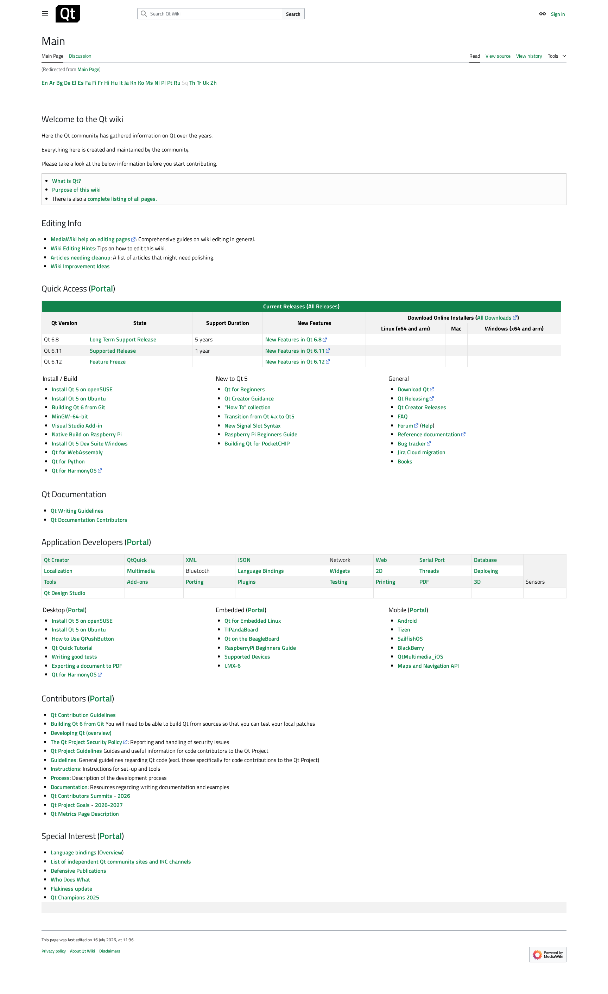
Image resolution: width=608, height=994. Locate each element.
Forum (405, 425)
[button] (45, 13)
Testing (338, 581)
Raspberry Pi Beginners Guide (260, 434)
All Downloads (494, 317)
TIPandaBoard (241, 629)
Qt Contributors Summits (81, 795)
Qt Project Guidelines (76, 750)
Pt (169, 82)
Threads (429, 570)
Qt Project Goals (70, 805)
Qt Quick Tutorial (72, 647)
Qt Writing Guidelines (77, 510)
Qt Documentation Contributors (89, 519)
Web (381, 560)
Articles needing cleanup (80, 257)
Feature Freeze (108, 361)
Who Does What (70, 879)
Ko (141, 82)
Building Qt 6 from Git (77, 723)
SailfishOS (410, 638)
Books (405, 461)
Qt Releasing (413, 398)
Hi (106, 82)
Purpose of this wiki (76, 189)
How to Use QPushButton (83, 638)
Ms (149, 82)
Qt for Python (68, 461)
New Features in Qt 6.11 (295, 350)
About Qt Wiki (82, 951)
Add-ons (137, 581)
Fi (94, 82)
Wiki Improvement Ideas (80, 266)
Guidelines (63, 760)
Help (427, 425)
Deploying (486, 570)
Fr (100, 82)
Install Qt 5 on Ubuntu (79, 629)
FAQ (403, 416)
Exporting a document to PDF (87, 665)
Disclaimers (109, 951)
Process (60, 778)
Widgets (340, 570)
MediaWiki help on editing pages (90, 239)
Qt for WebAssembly (77, 452)
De (67, 82)
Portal (102, 288)
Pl (163, 82)
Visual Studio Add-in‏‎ (77, 425)
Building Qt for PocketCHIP (257, 443)
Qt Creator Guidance (249, 398)
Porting (194, 581)
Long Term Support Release (123, 339)
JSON (244, 560)
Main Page (88, 69)
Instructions (65, 768)
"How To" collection (247, 407)
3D (477, 581)
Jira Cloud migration (421, 452)
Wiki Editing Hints (73, 248)
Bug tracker (412, 443)
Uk (206, 82)
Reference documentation (429, 434)
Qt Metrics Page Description (85, 813)
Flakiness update (71, 888)
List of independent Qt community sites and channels (121, 861)
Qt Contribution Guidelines (83, 715)
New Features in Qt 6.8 (293, 339)
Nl (157, 82)
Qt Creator (56, 560)
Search (293, 14)
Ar (52, 82)
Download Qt (413, 389)
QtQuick (137, 560)
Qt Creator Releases (422, 407)
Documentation (69, 787)
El (74, 82)
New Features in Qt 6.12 (295, 361)
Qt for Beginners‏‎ (244, 389)
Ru (177, 82)
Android (407, 620)
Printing (385, 581)
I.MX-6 (232, 665)
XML (191, 560)
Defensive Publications (78, 870)
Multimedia (141, 570)
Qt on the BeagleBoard (251, 638)
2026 (124, 795)
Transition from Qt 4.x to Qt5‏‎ (259, 416)
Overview (110, 852)
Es (81, 82)
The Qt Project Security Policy (86, 742)
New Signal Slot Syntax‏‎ (252, 425)
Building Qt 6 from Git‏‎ (78, 407)
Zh (213, 82)
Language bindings (73, 852)
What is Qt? (66, 181)
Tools (50, 581)
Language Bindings (261, 570)
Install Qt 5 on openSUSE (82, 389)
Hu (114, 82)
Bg (59, 82)
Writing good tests (74, 656)
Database (485, 560)
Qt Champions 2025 (75, 897)
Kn (133, 82)
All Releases (323, 306)
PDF (424, 581)
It (121, 82)
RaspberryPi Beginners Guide (260, 647)
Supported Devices (247, 656)
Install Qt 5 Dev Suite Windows (90, 443)
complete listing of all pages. (122, 198)
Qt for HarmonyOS (74, 470)
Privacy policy (54, 951)
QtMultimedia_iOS (420, 656)
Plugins (247, 581)
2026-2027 (109, 805)
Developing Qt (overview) (81, 733)
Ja (126, 82)
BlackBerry (411, 647)
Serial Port (432, 560)
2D (379, 570)
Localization (58, 570)
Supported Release (113, 350)
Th (192, 82)
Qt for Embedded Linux (252, 620)
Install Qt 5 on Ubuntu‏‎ (79, 398)
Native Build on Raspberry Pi (87, 434)
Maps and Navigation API (428, 665)
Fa (88, 82)
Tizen (404, 629)
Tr (199, 82)
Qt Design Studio (64, 593)
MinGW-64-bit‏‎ (70, 416)
